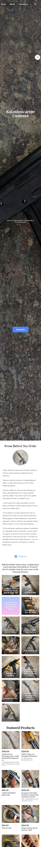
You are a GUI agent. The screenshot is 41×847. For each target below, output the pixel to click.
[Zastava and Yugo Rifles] (30, 622)
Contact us (23, 4)
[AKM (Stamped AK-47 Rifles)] (11, 622)
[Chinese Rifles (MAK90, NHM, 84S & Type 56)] (11, 581)
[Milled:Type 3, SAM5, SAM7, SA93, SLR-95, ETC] (30, 662)
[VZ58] (11, 709)
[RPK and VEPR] (30, 642)
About (12, 4)
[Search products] (37, 57)
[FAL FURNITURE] (30, 581)
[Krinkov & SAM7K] (11, 662)
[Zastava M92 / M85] (11, 642)
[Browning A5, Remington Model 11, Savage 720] (30, 685)
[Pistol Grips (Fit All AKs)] (30, 602)
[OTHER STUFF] (11, 685)
